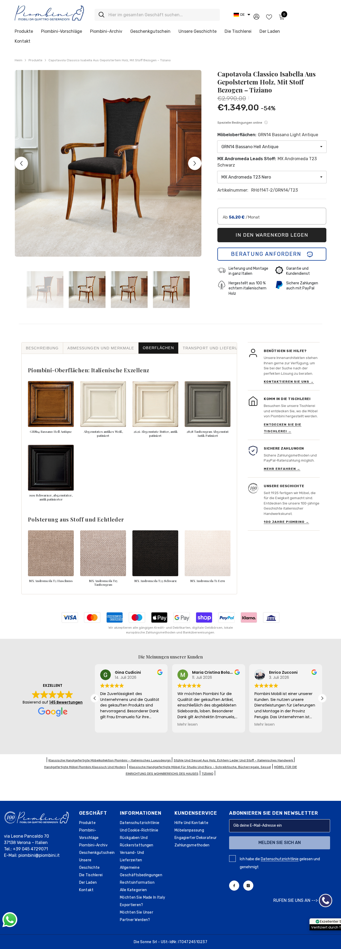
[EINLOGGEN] (256, 16)
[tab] (42, 348)
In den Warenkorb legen (272, 235)
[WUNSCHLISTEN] (269, 16)
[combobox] (162, 15)
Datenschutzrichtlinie (280, 859)
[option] (108, 163)
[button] (241, 14)
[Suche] (157, 15)
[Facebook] (234, 886)
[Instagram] (248, 886)
